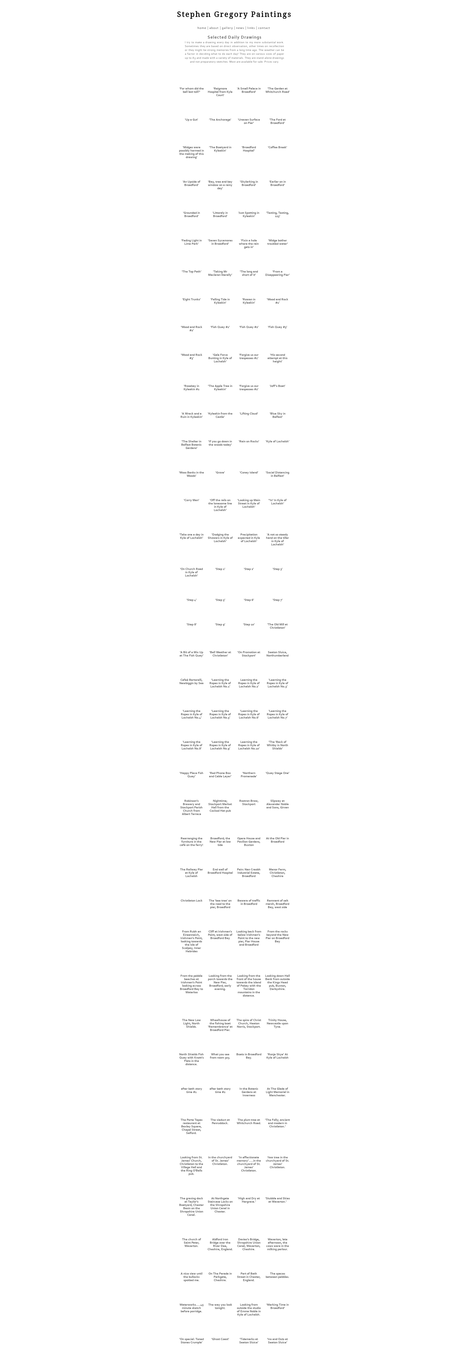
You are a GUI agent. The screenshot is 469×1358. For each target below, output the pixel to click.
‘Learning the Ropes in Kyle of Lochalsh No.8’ (191, 745)
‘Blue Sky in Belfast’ (277, 415)
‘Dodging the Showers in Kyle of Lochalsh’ (220, 538)
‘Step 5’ (220, 600)
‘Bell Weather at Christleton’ (220, 654)
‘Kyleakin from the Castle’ (220, 415)
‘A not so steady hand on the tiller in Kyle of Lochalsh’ (277, 539)
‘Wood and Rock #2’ (191, 328)
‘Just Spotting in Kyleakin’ (248, 214)
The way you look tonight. (220, 1306)
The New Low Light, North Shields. (191, 1023)
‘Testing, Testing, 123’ (277, 214)
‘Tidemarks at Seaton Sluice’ (248, 1341)
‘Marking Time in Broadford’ (277, 1306)
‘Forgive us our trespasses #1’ (248, 356)
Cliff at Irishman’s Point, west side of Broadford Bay (220, 935)
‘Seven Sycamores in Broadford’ (220, 242)
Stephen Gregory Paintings (234, 14)
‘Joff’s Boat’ (277, 386)
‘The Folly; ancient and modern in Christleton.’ (277, 1123)
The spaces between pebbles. (277, 1275)
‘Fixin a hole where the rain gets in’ (249, 244)
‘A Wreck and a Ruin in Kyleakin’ (191, 415)
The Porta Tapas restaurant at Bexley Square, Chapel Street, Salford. (191, 1126)
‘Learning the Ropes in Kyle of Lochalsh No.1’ (220, 683)
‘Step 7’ (277, 600)
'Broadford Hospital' (249, 149)
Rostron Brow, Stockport (248, 802)
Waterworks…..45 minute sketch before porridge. (192, 1308)
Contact (264, 28)
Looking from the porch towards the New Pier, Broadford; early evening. (220, 982)
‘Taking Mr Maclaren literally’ (220, 273)
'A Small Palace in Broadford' (249, 90)
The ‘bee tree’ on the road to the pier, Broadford (220, 904)
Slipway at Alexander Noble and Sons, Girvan (277, 804)
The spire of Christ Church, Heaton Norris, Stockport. (249, 1023)
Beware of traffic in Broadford (248, 902)
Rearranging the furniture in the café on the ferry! (191, 842)
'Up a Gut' (191, 119)
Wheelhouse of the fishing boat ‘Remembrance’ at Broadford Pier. (220, 1025)
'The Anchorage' (220, 119)
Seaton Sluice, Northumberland (277, 654)
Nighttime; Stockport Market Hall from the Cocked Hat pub (220, 805)
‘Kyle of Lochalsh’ (277, 441)
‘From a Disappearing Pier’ (277, 273)
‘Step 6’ (249, 600)
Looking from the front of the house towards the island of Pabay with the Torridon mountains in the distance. (249, 985)
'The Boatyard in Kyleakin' (220, 149)
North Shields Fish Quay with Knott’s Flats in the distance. (191, 1059)
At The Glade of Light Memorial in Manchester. (277, 1092)
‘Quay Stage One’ (277, 773)
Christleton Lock (191, 900)
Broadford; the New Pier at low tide (220, 842)
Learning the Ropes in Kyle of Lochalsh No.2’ (249, 683)
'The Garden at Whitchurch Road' (277, 90)
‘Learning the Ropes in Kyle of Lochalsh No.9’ (220, 745)
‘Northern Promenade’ (249, 774)
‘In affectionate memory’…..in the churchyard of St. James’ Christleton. (249, 1164)
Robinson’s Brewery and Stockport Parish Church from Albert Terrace (191, 807)
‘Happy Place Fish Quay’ (191, 774)
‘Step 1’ (220, 569)
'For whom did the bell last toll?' (191, 90)
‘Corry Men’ (191, 500)
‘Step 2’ (249, 569)
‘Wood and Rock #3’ (191, 356)
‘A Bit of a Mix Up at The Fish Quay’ (191, 654)
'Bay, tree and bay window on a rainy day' (220, 185)
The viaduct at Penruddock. (220, 1121)
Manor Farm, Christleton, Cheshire (277, 873)
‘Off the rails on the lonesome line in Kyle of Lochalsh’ (220, 505)
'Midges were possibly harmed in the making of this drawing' (191, 152)
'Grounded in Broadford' (191, 214)
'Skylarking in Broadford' (249, 183)
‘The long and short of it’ (249, 273)
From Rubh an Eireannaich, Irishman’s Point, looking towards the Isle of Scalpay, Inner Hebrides (191, 941)
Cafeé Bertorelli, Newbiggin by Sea (191, 681)
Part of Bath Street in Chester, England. (249, 1277)
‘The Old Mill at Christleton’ (277, 626)
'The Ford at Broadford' (277, 121)
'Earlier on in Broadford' (277, 183)
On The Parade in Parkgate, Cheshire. (220, 1277)
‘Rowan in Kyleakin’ (248, 301)
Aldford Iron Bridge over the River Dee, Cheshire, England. (220, 1244)
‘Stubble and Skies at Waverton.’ (277, 1200)
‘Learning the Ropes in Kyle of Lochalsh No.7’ (277, 714)
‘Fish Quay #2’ (248, 327)
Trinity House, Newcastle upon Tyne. (277, 1023)
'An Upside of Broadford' (191, 183)
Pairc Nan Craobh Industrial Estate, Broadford (249, 873)
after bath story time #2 (220, 1090)
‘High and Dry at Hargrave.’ (249, 1200)
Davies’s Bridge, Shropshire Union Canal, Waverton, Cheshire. (249, 1244)
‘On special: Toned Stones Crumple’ (191, 1341)
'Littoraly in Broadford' (220, 214)
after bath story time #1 (191, 1090)
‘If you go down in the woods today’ (220, 443)
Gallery (227, 28)
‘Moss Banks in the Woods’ (191, 474)
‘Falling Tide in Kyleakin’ (220, 301)
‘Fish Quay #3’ (277, 327)
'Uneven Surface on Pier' (249, 121)
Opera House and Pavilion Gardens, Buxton (248, 842)
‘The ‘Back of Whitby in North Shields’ (277, 745)
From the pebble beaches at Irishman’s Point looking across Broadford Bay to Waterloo (191, 984)
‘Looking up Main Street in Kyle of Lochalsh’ (248, 503)
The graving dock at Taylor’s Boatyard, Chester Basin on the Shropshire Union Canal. (191, 1207)
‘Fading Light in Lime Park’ (191, 242)
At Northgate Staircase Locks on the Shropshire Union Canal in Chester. (220, 1205)
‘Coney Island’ (249, 472)
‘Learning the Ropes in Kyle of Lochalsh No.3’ (277, 683)
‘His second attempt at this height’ (277, 358)
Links (251, 28)
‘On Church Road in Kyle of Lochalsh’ (191, 572)
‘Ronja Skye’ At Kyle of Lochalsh (277, 1056)
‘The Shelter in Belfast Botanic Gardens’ (191, 445)
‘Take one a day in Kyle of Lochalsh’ (191, 536)
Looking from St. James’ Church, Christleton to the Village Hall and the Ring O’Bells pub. (191, 1166)
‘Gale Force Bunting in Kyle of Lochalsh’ (220, 358)
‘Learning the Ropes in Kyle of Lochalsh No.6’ (249, 714)
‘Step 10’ (249, 624)
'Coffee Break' (277, 147)
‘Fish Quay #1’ (220, 327)
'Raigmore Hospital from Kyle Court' (220, 92)
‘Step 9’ (220, 624)
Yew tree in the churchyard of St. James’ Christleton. (277, 1162)
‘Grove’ (220, 472)
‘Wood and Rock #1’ (277, 301)
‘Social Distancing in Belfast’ (277, 474)
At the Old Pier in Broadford (277, 840)
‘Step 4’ (192, 600)
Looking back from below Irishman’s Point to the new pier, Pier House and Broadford (248, 938)
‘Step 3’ (277, 569)
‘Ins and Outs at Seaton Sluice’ (277, 1341)
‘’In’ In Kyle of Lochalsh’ (277, 502)
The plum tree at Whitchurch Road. (249, 1121)
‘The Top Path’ (191, 271)
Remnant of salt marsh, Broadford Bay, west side (277, 904)
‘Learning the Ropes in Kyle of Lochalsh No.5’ (220, 714)
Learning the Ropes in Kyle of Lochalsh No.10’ (249, 745)
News (240, 28)
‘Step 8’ (192, 624)
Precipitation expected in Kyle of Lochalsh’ (249, 538)
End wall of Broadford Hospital (220, 871)
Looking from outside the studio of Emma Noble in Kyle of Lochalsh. (249, 1309)
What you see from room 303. (220, 1056)
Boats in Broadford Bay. (248, 1056)
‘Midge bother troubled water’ (277, 242)
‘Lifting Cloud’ (249, 413)
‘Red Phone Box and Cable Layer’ (220, 774)
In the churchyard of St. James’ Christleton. (220, 1161)
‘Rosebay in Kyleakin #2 (191, 387)
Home (201, 28)
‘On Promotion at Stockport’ (248, 654)
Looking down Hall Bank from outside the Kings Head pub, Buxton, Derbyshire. (277, 982)
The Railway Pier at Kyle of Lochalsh (191, 873)
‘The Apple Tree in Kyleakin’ (220, 387)
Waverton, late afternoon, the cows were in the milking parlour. (277, 1244)
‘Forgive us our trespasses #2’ (248, 387)
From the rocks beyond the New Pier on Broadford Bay (277, 936)
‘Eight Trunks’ (191, 299)
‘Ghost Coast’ (220, 1339)
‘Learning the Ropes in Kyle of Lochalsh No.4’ (191, 714)
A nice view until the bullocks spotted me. (191, 1277)
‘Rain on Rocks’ (249, 441)
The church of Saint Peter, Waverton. (191, 1243)
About (214, 28)
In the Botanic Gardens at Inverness (248, 1092)
